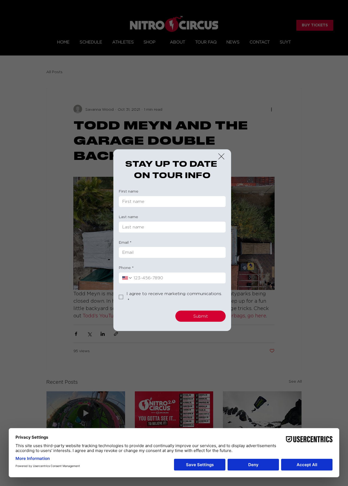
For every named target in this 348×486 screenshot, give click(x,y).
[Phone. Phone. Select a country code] (127, 278)
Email (125, 242)
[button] (221, 156)
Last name (128, 217)
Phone (126, 267)
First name (128, 191)
